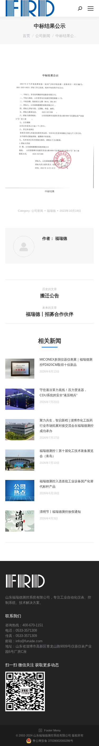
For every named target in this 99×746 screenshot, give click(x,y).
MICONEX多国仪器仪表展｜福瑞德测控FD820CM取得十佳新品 (66, 362)
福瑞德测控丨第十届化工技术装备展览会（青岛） (66, 453)
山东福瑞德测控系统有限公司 (52, 735)
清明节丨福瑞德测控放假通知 (60, 512)
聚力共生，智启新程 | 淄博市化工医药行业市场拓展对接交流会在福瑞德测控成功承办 (66, 426)
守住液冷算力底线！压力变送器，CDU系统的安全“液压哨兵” (63, 392)
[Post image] (19, 368)
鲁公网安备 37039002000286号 (53, 740)
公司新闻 (37, 210)
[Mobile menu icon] (90, 8)
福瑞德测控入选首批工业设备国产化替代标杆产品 (66, 483)
